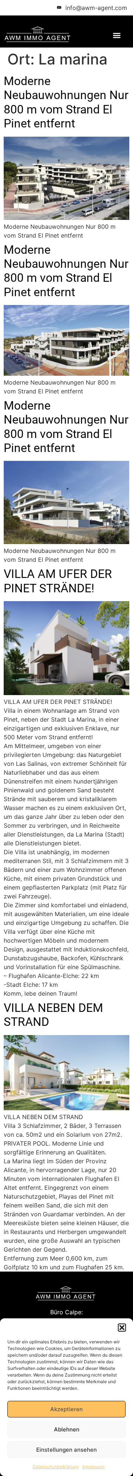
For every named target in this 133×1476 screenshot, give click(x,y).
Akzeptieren (66, 1409)
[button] (122, 1327)
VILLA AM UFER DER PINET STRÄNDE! (58, 581)
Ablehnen (66, 1429)
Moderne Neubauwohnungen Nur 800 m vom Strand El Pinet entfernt (66, 102)
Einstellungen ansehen (66, 1449)
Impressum (93, 1466)
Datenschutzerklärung (56, 1466)
